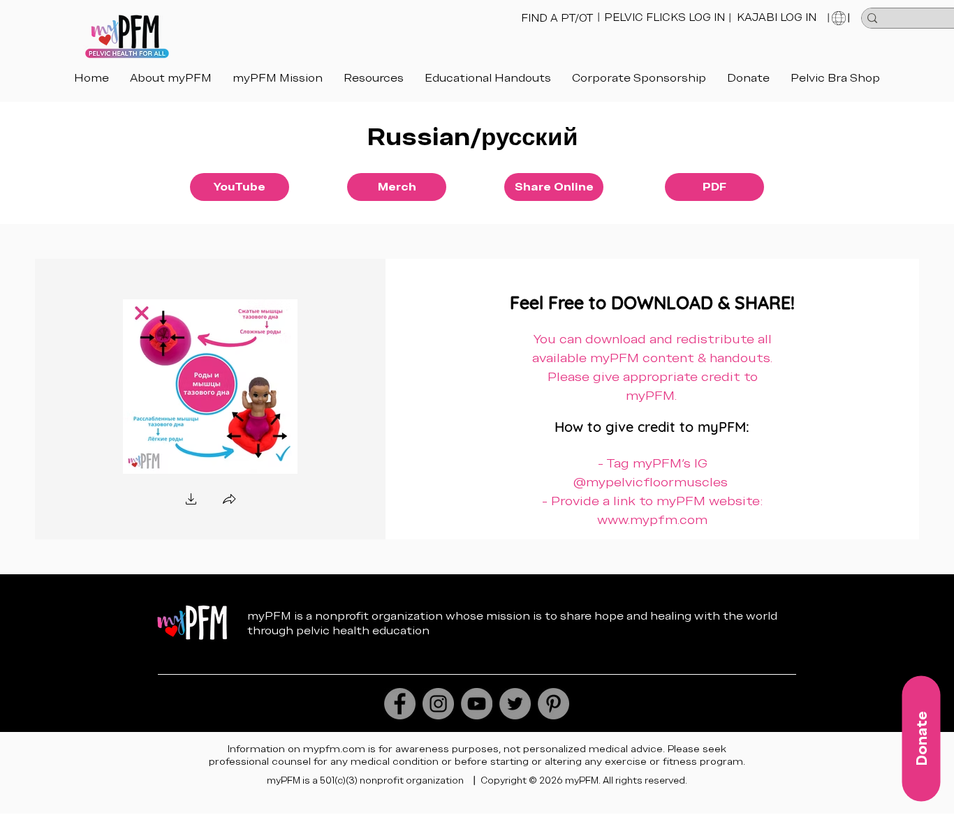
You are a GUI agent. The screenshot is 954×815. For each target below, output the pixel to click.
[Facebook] (400, 703)
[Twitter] (515, 703)
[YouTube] (476, 703)
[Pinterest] (553, 703)
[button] (488, 78)
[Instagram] (438, 703)
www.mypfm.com (652, 519)
